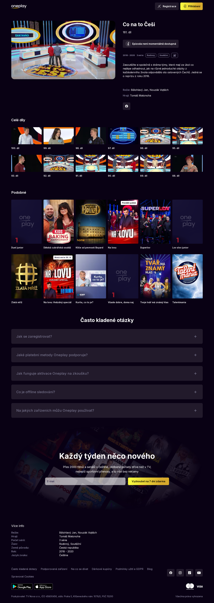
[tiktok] (189, 572)
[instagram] (180, 572)
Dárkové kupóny (102, 569)
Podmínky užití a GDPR (129, 569)
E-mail (50, 481)
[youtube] (199, 572)
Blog (149, 569)
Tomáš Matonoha (140, 95)
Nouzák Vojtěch (159, 89)
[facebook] (126, 106)
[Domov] (18, 6)
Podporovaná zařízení (54, 569)
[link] (26, 138)
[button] (107, 336)
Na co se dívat (79, 569)
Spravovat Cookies (22, 576)
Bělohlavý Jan (139, 89)
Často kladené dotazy (24, 569)
